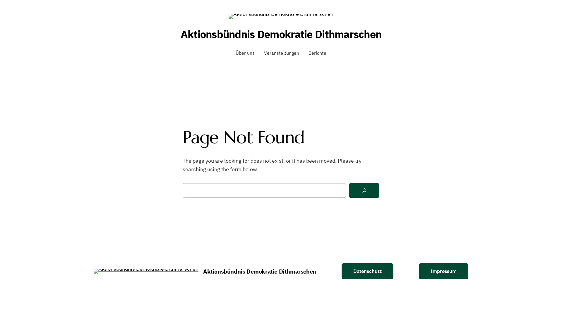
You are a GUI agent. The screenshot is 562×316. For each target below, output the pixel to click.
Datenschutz (367, 271)
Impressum (444, 271)
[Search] (364, 190)
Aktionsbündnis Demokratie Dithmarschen (281, 34)
